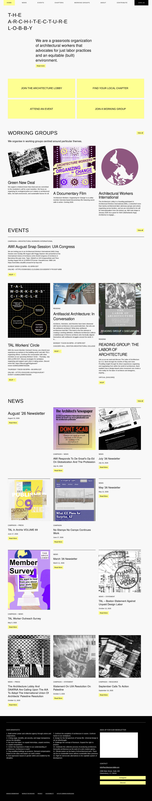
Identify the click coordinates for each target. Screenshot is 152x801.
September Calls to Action (114, 686)
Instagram (122, 778)
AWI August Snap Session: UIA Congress (41, 246)
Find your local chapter (110, 88)
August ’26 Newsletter (26, 413)
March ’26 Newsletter (65, 558)
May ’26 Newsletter (109, 487)
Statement (110, 596)
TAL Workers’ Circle (23, 345)
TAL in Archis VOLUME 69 (23, 529)
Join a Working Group (110, 108)
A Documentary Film (69, 193)
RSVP (11, 274)
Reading (56, 308)
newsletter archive (28, 793)
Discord (122, 783)
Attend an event (41, 108)
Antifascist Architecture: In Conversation (73, 316)
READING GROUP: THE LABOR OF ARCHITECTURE (119, 349)
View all (140, 133)
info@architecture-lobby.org (109, 767)
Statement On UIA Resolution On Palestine (72, 688)
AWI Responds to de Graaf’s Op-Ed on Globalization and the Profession (74, 460)
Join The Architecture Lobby (41, 88)
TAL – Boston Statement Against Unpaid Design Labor (117, 602)
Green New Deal (21, 182)
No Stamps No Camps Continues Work (72, 531)
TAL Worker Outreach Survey (24, 618)
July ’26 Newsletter (109, 458)
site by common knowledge (65, 793)
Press (21, 525)
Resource (113, 682)
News (66, 454)
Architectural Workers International (116, 195)
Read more (41, 66)
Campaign (12, 241)
